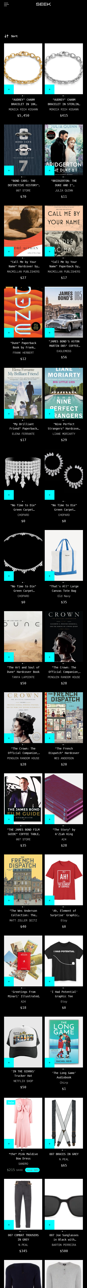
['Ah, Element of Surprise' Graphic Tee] (64, 879)
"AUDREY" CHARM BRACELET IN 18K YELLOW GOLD (23, 102)
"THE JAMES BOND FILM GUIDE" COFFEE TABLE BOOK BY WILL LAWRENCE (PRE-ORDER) (23, 832)
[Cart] (83, 4)
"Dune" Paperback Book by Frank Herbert (23, 345)
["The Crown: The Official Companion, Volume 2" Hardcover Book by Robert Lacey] (23, 717)
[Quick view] (9, 89)
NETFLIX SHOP (23, 1081)
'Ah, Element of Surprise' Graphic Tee (64, 913)
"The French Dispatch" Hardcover (64, 751)
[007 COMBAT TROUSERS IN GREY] (23, 1204)
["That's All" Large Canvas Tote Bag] (64, 555)
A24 (64, 839)
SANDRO (23, 1164)
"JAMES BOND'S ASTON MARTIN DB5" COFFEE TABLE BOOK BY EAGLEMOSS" (64, 344)
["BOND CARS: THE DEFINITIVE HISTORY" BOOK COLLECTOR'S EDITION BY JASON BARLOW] (23, 149)
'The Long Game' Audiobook (64, 1075)
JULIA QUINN (64, 190)
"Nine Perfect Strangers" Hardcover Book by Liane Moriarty (64, 426)
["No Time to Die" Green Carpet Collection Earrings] (64, 474)
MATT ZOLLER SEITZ (23, 920)
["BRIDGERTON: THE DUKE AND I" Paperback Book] (64, 149)
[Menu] (6, 4)
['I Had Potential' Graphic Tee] (64, 961)
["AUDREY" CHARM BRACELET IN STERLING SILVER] (64, 68)
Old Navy (63, 596)
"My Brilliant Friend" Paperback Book (23, 426)
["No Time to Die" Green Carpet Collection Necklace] (23, 555)
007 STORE (23, 190)
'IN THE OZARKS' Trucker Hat (23, 1073)
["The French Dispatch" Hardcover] (64, 717)
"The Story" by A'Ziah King (64, 832)
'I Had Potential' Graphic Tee (64, 994)
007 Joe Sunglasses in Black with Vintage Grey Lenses (64, 1238)
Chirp (64, 1082)
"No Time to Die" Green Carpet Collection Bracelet (23, 508)
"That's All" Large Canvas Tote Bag (64, 588)
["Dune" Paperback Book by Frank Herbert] (23, 312)
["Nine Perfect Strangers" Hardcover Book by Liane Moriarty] (64, 393)
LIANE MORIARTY (64, 434)
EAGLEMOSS (64, 351)
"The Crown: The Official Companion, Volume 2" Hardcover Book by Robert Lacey (23, 751)
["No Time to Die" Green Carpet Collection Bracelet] (23, 474)
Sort (14, 36)
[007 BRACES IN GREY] (64, 1123)
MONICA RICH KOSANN (23, 109)
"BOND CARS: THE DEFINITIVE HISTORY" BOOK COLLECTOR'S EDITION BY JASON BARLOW (23, 183)
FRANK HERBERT (23, 352)
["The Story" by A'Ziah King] (64, 798)
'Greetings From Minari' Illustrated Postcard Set (23, 994)
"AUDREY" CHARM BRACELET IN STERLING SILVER (64, 102)
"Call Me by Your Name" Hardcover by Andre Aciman (23, 264)
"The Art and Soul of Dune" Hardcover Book (23, 669)
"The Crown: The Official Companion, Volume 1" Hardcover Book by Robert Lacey (64, 670)
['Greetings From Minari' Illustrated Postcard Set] (23, 961)
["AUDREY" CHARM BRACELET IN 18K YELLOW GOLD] (23, 68)
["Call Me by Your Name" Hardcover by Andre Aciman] (23, 231)
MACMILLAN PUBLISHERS (23, 271)
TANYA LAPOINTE (23, 677)
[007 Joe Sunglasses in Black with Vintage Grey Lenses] (64, 1204)
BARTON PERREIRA (64, 1245)
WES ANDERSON (64, 758)
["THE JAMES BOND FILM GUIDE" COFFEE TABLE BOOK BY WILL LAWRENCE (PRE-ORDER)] (23, 798)
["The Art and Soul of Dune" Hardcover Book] (23, 636)
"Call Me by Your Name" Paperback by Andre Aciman (64, 264)
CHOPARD (23, 515)
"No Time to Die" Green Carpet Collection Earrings (64, 508)
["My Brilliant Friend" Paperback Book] (23, 393)
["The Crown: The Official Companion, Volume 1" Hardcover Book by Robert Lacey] (64, 636)
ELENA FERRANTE (23, 434)
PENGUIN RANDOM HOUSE (64, 677)
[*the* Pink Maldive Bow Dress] (23, 1123)
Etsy (64, 920)
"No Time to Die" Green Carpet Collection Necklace (23, 589)
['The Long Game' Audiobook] (64, 1042)
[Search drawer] (79, 4)
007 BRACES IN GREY (64, 1154)
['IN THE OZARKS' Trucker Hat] (23, 1042)
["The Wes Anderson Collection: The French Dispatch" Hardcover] (23, 879)
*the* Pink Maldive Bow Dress (23, 1156)
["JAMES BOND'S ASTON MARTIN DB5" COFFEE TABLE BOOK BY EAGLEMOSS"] (64, 312)
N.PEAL (64, 1159)
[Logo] (43, 4)
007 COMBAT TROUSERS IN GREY (23, 1237)
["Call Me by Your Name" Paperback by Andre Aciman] (64, 231)
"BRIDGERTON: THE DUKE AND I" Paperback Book (64, 183)
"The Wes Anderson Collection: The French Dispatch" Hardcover (23, 913)
